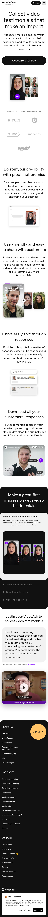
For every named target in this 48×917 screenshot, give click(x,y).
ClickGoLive (31, 664)
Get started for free (24, 60)
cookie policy (25, 905)
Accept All (38, 910)
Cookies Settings (25, 910)
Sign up (36, 3)
